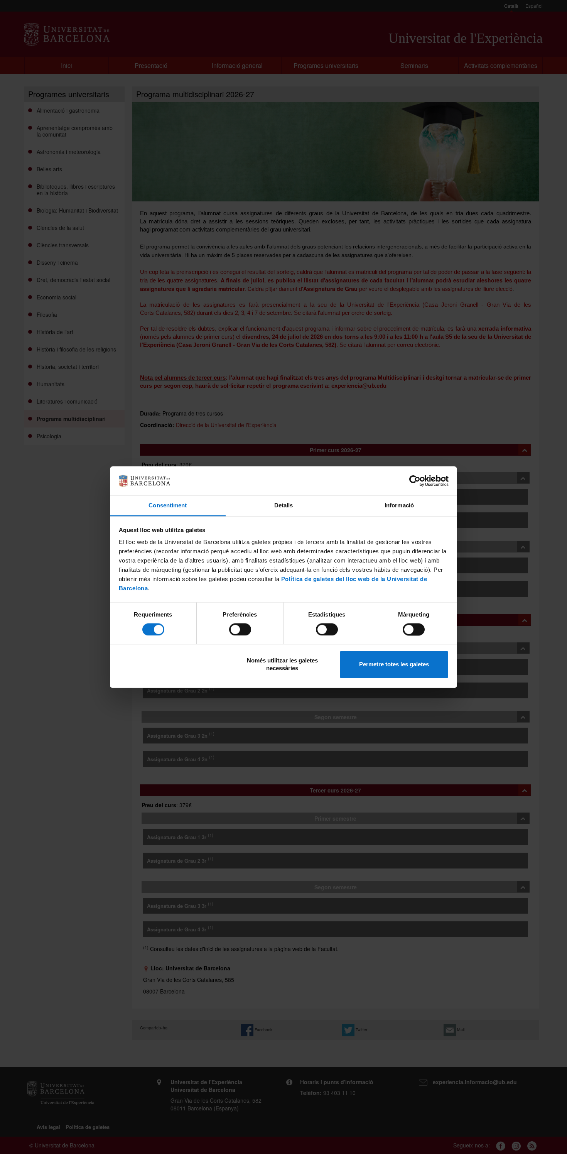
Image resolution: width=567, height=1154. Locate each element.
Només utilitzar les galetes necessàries (282, 664)
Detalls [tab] (283, 505)
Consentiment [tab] (167, 505)
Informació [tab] (399, 505)
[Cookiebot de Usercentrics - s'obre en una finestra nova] (415, 481)
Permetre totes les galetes (394, 664)
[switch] (240, 629)
